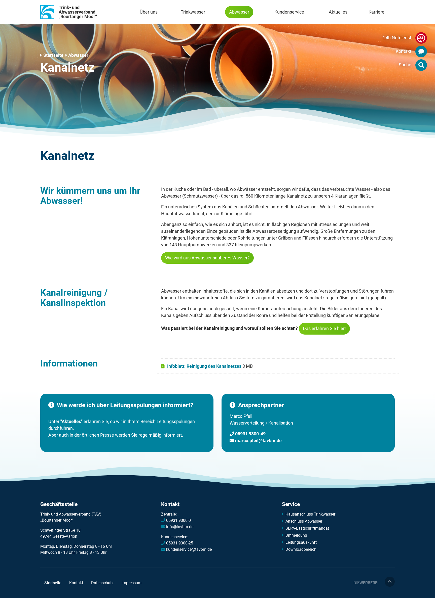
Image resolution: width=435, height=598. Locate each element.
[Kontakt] (421, 52)
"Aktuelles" (71, 421)
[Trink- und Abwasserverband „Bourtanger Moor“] (47, 12)
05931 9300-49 (250, 433)
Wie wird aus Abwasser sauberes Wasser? (207, 257)
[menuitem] (148, 12)
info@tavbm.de (179, 526)
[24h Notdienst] (421, 39)
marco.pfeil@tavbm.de (258, 440)
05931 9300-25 (179, 543)
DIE (366, 582)
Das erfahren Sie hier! (324, 328)
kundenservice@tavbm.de (189, 549)
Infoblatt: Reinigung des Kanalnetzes (198, 362)
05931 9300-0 (178, 520)
